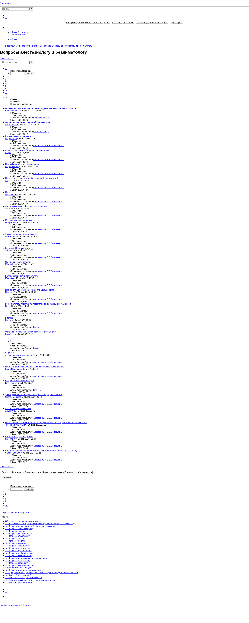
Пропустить (5, 3)
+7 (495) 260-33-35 (123, 22)
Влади (8, 320)
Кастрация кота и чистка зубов (19, 381)
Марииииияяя (12, 166)
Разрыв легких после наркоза (19, 136)
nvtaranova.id (11, 236)
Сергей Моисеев (13, 397)
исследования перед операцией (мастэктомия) (27, 122)
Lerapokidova (11, 222)
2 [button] (5, 79)
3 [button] (5, 81)
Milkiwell (9, 264)
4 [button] (5, 83)
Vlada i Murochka (13, 111)
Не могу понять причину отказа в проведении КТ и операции (34, 367)
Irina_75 (9, 383)
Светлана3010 (12, 125)
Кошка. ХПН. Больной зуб (17, 248)
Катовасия (10, 439)
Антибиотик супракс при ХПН (19, 436)
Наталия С (10, 292)
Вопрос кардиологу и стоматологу (21, 276)
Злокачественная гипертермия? (20, 234)
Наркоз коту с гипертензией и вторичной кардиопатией (31, 178)
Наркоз (8, 192)
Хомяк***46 (10, 411)
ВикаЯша (9, 334)
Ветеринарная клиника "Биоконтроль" (88, 22)
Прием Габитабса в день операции (22, 164)
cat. (6, 180)
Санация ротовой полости (17, 262)
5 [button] (5, 86)
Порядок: (69, 472)
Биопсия (9, 318)
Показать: (7, 472)
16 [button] (6, 90)
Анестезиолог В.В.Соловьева (47, 146)
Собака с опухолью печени (18, 408)
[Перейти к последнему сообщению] (50, 118)
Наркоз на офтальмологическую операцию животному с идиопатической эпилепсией (46, 422)
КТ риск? (9, 353)
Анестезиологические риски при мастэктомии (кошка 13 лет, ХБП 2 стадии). (41, 450)
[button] (6, 68)
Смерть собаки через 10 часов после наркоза (27, 150)
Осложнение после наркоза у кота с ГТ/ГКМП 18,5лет (30, 332)
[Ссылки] (6, 27)
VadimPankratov (12, 453)
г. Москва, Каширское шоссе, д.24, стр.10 (159, 22)
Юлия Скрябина (13, 369)
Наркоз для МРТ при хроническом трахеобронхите (29, 290)
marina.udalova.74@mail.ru (18, 355)
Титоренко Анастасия (15, 425)
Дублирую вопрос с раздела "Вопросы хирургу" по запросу (33, 395)
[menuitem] (6, 15)
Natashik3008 (11, 194)
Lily (6, 306)
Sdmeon (9, 250)
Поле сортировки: (34, 472)
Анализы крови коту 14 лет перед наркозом (26, 206)
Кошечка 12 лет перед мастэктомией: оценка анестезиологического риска (40, 108)
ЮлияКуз (9, 278)
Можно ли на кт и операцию (18, 220)
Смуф (8, 153)
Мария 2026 (11, 139)
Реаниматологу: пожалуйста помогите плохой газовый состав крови (38, 304)
